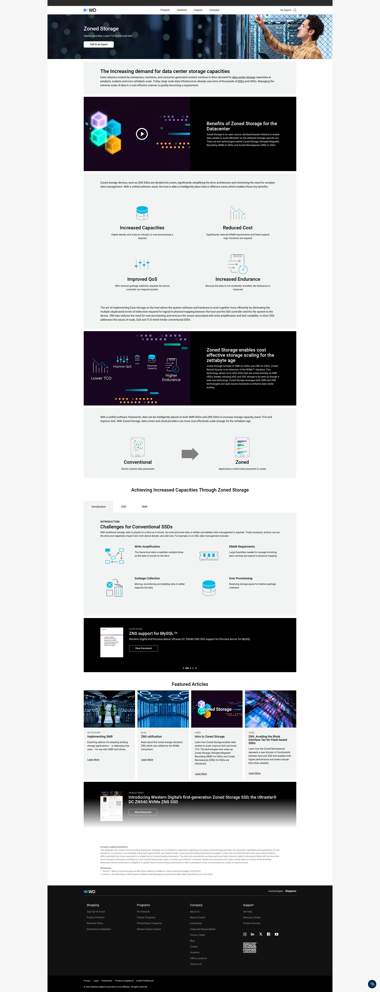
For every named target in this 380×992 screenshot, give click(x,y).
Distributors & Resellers (99, 929)
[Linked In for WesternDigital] (252, 935)
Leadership (196, 923)
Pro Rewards (143, 911)
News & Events (197, 917)
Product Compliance (124, 981)
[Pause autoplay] (196, 668)
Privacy (87, 981)
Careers (194, 946)
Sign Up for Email (96, 911)
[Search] (295, 10)
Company (214, 10)
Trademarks (106, 981)
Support (198, 10)
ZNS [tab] (123, 506)
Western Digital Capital (149, 929)
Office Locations (198, 958)
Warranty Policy (95, 923)
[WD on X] (261, 934)
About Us (195, 911)
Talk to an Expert (99, 44)
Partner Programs (146, 917)
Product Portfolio (95, 917)
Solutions (182, 10)
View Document (143, 648)
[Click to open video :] (137, 134)
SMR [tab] (144, 506)
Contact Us (195, 964)
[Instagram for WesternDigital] (245, 935)
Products (165, 10)
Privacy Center (197, 935)
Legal (95, 981)
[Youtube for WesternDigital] (276, 935)
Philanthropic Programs (149, 923)
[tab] (183, 668)
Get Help (247, 911)
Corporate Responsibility (203, 929)
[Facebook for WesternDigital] (269, 935)
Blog (192, 940)
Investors (195, 952)
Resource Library (252, 917)
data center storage (243, 77)
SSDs (241, 81)
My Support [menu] (286, 10)
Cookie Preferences (145, 981)
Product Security (251, 923)
